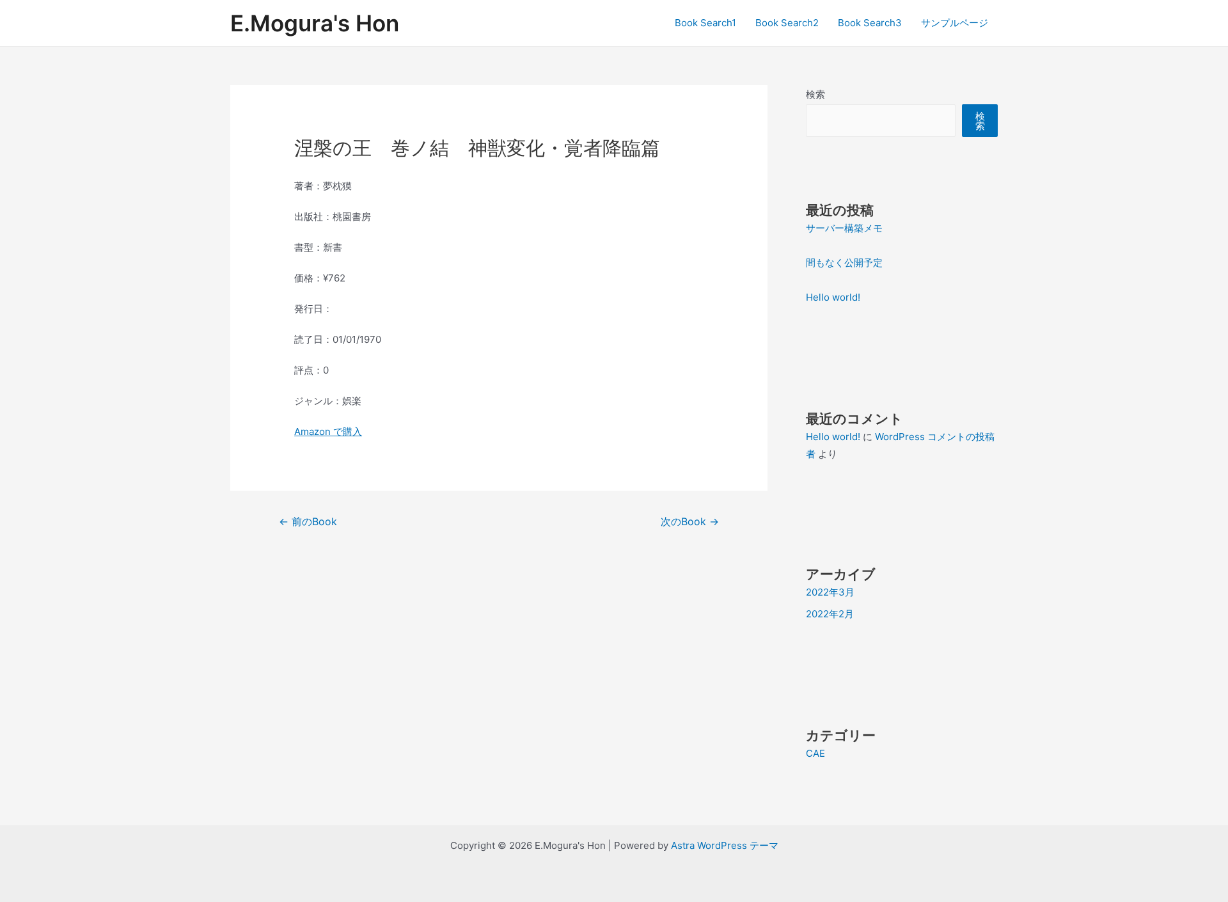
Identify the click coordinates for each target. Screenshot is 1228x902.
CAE (815, 753)
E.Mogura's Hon (314, 23)
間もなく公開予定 (844, 263)
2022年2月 (830, 614)
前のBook (308, 522)
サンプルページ (954, 23)
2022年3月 (830, 592)
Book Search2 (787, 23)
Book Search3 (870, 23)
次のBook (690, 522)
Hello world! (833, 297)
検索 (815, 94)
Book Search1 (705, 23)
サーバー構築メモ (844, 228)
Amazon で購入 (328, 431)
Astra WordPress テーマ (724, 845)
